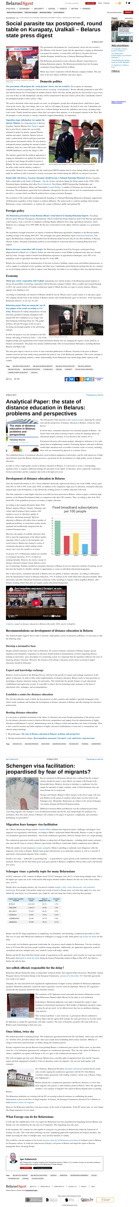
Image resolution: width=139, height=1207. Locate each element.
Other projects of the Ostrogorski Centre (69, 1196)
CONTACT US (72, 1186)
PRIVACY (84, 1186)
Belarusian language (31, 12)
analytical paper (77, 419)
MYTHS (74, 9)
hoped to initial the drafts (29, 958)
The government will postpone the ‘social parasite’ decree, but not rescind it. (38, 86)
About (100, 3)
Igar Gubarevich (12, 759)
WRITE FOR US (45, 1186)
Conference (10, 624)
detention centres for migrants (22, 1102)
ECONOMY (25, 9)
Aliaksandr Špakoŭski (84, 235)
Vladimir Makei (45, 829)
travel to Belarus (59, 12)
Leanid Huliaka (55, 187)
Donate (128, 12)
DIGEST (63, 9)
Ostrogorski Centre (31, 1190)
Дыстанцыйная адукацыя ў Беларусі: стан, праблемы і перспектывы (64, 738)
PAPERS (86, 9)
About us (33, 1186)
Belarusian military (45, 12)
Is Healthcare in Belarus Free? (120, 66)
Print (10, 379)
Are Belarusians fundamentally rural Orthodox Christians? (121, 55)
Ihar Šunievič (33, 126)
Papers (114, 18)
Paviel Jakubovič (44, 184)
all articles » (26, 1168)
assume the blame (90, 936)
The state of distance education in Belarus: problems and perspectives (50, 733)
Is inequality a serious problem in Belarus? (119, 50)
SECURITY (39, 9)
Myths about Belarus (120, 45)
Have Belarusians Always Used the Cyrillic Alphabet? (120, 61)
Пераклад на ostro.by (94, 395)
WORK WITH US (59, 1186)
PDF (18, 379)
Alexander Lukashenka (74, 1068)
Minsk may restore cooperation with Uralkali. (25, 280)
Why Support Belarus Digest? (114, 12)
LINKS (93, 1186)
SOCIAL (51, 9)
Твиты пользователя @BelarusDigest (118, 102)
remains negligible (43, 847)
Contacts (106, 3)
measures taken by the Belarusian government (60, 1140)
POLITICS (10, 9)
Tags (8, 366)
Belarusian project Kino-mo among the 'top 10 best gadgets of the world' (25, 307)
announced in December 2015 (72, 975)
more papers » (129, 18)
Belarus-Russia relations (14, 12)
